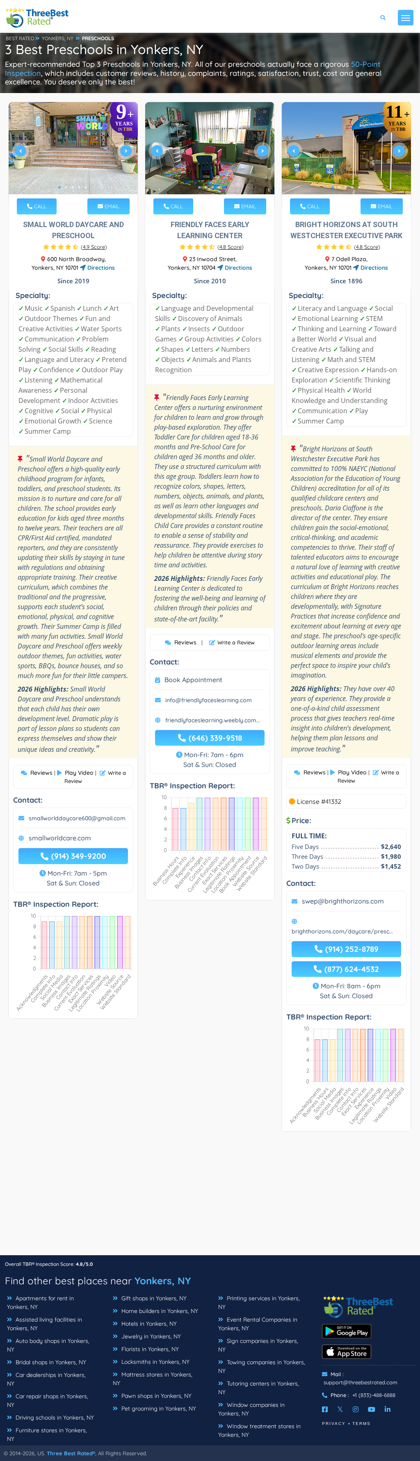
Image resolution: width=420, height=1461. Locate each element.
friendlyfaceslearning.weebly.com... (212, 720)
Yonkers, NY (163, 1280)
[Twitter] (340, 1409)
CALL (39, 206)
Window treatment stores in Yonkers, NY (259, 1430)
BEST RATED (20, 38)
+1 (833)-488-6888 (373, 1395)
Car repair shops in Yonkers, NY (47, 1401)
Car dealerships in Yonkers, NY (46, 1379)
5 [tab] (85, 187)
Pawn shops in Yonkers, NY (156, 1396)
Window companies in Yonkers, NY (251, 1409)
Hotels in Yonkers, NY (148, 1323)
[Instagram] (355, 1409)
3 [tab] (72, 187)
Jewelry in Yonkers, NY (150, 1336)
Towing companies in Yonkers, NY (261, 1367)
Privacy (334, 1423)
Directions (100, 267)
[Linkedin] (387, 1409)
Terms (361, 1423)
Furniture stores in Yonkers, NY (47, 1435)
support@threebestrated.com (360, 1382)
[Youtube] (371, 1409)
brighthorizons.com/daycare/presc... (342, 931)
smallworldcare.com (60, 838)
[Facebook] (325, 1409)
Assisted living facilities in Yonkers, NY (44, 1324)
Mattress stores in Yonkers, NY (152, 1379)
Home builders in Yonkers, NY (159, 1311)
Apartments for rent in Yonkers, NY (40, 1303)
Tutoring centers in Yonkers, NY (258, 1388)
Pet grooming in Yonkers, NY (158, 1408)
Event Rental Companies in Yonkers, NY (257, 1324)
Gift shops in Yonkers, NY (153, 1298)
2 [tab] (66, 187)
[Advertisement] (210, 1197)
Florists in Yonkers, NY (149, 1349)
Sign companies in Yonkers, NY (258, 1345)
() (94, 247)
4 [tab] (79, 187)
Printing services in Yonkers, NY (259, 1303)
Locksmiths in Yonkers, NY (154, 1361)
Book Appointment (193, 680)
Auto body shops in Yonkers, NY (48, 1345)
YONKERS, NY (57, 38)
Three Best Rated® (71, 1453)
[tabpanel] (73, 154)
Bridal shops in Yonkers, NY (50, 1362)
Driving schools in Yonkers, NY (54, 1417)
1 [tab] (59, 187)
